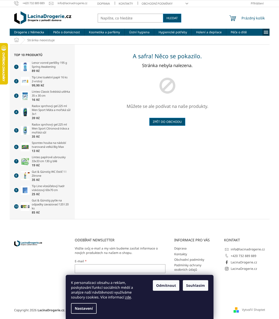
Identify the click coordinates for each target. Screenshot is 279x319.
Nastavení (84, 308)
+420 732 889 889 (243, 256)
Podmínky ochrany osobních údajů (187, 267)
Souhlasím (195, 285)
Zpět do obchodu (167, 122)
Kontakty (126, 4)
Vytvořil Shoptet (253, 310)
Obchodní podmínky (157, 4)
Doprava (103, 4)
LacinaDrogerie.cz (244, 262)
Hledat (172, 18)
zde (128, 297)
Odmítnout (166, 285)
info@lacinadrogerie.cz (248, 249)
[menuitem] (29, 32)
